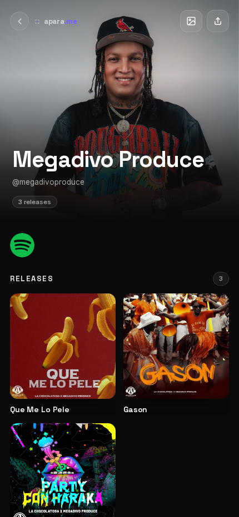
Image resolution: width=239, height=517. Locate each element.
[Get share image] (191, 21)
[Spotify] (22, 245)
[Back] (19, 21)
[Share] (218, 21)
